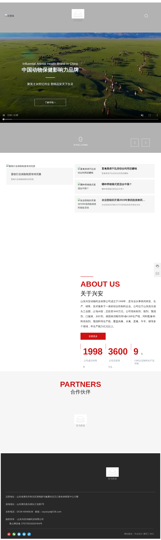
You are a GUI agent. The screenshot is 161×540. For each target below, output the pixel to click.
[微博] (9, 530)
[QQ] (19, 530)
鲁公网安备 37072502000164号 (25, 520)
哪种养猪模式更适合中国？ (117, 184)
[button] (135, 143)
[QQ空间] (24, 530)
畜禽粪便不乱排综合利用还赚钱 (119, 168)
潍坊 (145, 530)
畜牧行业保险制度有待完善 (26, 174)
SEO (152, 531)
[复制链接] (29, 530)
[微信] (14, 530)
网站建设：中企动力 (133, 531)
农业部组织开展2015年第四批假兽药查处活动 (121, 205)
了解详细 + (50, 102)
